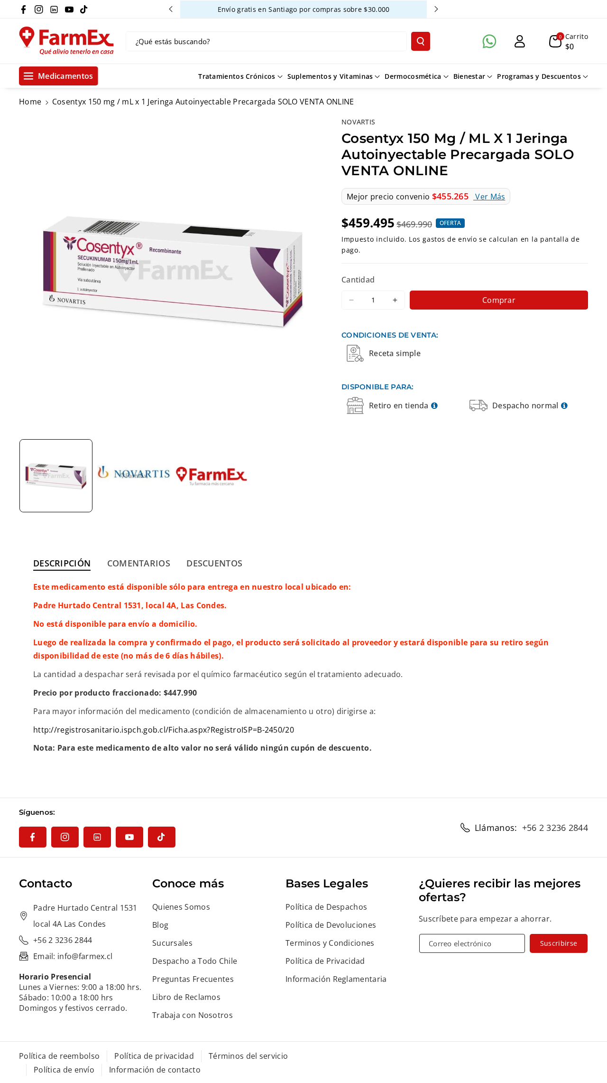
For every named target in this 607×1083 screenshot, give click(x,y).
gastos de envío (450, 238)
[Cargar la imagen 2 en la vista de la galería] (133, 475)
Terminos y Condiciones (330, 943)
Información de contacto (155, 1069)
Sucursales (172, 943)
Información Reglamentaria (336, 979)
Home (30, 101)
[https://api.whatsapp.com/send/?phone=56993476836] (489, 41)
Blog (160, 925)
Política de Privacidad (325, 961)
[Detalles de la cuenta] (519, 41)
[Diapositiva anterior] (170, 9)
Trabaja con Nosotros (192, 1015)
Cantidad (358, 279)
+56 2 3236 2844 (555, 827)
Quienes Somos (181, 907)
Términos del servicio (248, 1056)
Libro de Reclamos (186, 997)
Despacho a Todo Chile (194, 961)
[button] (568, 41)
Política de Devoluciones (330, 925)
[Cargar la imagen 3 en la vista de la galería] (211, 475)
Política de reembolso (59, 1056)
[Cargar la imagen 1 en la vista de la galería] (55, 475)
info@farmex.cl (84, 956)
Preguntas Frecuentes (193, 979)
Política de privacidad (154, 1056)
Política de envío (64, 1069)
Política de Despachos (326, 907)
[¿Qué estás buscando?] (420, 41)
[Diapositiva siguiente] (436, 9)
